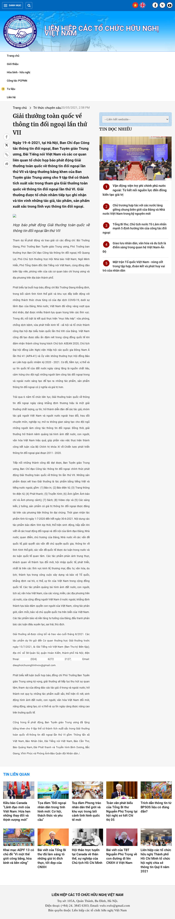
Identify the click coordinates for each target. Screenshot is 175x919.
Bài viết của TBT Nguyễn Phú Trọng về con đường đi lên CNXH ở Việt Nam (121, 856)
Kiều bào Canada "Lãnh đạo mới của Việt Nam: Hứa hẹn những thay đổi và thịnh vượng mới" (16, 811)
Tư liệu (8, 89)
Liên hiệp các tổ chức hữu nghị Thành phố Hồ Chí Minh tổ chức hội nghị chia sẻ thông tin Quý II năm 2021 (156, 860)
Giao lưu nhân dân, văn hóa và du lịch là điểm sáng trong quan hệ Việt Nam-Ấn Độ (134, 247)
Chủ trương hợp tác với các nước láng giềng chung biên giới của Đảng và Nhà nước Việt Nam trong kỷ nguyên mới (134, 209)
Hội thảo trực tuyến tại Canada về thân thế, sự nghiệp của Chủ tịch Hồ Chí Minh (87, 856)
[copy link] (6, 154)
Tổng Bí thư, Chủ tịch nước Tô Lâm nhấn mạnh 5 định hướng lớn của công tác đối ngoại (135, 228)
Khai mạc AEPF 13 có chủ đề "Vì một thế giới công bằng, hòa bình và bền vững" (18, 856)
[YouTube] (170, 5)
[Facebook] (155, 5)
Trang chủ (13, 55)
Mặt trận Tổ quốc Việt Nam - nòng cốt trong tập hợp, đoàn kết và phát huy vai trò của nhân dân (134, 266)
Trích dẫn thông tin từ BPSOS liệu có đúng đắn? (156, 807)
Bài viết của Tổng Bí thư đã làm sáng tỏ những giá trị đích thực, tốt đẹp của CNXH (52, 858)
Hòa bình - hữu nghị (18, 72)
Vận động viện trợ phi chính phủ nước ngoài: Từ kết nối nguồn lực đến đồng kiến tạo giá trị (135, 190)
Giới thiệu (12, 64)
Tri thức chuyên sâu (47, 107)
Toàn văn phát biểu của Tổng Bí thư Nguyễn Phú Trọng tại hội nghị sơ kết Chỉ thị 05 (121, 811)
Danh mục (15, 5)
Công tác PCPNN (17, 80)
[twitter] (162, 5)
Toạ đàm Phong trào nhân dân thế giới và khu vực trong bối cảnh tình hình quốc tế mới (86, 811)
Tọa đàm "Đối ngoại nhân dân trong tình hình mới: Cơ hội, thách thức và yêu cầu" (52, 811)
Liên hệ (11, 97)
